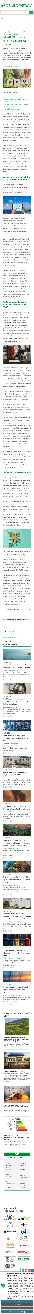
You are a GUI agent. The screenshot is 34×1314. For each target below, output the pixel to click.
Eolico (21, 1161)
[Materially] (10, 1231)
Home (4, 32)
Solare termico (23, 1179)
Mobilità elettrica (24, 1173)
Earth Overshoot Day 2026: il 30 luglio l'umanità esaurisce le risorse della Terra (16, 879)
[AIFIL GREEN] (24, 1259)
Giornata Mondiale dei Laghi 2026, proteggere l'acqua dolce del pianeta (17, 666)
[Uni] (24, 1231)
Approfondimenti (12, 32)
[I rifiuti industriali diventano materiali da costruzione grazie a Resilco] (17, 725)
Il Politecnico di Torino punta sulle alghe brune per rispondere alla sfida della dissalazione (17, 701)
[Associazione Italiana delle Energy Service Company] (24, 1245)
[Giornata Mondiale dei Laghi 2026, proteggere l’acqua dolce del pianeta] (17, 654)
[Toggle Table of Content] (4, 97)
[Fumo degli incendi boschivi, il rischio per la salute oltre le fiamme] (17, 796)
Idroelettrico (23, 1163)
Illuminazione (23, 1165)
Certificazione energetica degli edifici (10, 1169)
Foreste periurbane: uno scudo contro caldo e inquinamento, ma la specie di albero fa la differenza (16, 843)
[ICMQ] (24, 1225)
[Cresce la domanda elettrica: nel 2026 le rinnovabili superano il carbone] (17, 976)
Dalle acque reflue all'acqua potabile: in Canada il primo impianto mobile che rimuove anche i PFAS (17, 916)
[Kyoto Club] (10, 1238)
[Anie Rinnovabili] (10, 1218)
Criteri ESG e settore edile (12, 109)
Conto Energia (9, 1179)
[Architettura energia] (10, 1245)
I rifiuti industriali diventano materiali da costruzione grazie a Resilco (15, 738)
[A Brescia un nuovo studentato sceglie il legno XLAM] (17, 762)
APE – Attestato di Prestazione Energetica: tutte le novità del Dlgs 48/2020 (16, 1137)
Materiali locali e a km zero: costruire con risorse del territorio (16, 1106)
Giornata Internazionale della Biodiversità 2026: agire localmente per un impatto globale (16, 1039)
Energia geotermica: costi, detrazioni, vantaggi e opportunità (16, 1072)
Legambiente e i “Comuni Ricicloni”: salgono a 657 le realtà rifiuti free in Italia (17, 952)
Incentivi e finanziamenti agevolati (23, 1169)
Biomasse (8, 1165)
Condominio (9, 1176)
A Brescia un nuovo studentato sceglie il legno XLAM (15, 773)
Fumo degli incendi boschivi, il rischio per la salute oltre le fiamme (16, 807)
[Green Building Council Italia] (10, 1266)
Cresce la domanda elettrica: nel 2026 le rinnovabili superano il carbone (15, 989)
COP (7, 1181)
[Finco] (10, 1259)
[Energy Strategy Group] (10, 1225)
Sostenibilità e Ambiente (10, 637)
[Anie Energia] (24, 1238)
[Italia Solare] (10, 1252)
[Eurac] (24, 1252)
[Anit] (24, 1218)
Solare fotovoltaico (24, 1177)
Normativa (22, 1175)
